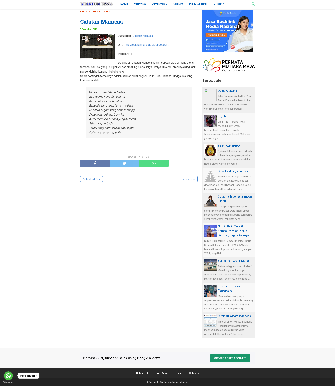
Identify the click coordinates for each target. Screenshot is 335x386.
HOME (124, 4)
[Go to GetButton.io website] (8, 382)
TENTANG (140, 4)
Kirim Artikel (162, 373)
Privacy (179, 373)
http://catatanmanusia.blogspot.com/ (147, 44)
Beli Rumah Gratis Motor (233, 260)
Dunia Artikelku (227, 90)
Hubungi (194, 373)
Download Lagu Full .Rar (233, 171)
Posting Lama (188, 179)
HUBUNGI (220, 4)
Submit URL (142, 373)
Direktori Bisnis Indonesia (176, 382)
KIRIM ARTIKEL (198, 4)
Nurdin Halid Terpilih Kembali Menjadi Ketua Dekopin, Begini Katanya (233, 231)
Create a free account (230, 358)
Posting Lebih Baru (91, 179)
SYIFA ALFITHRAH (229, 145)
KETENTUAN (159, 4)
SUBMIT (178, 4)
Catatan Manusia (143, 35)
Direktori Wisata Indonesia (235, 316)
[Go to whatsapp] (8, 375)
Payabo (223, 116)
